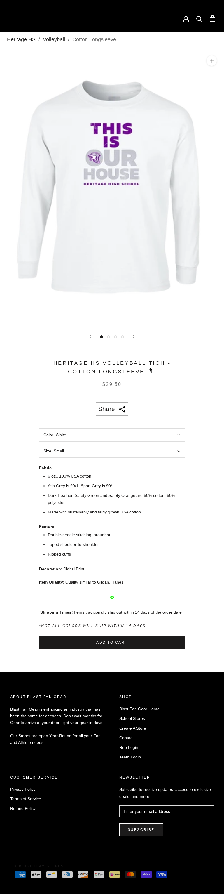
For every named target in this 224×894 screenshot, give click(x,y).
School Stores (132, 718)
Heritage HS (21, 39)
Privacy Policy (23, 789)
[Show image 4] (122, 336)
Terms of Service (25, 798)
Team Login (130, 757)
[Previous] (90, 336)
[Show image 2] (108, 336)
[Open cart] (212, 18)
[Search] (199, 18)
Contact (126, 737)
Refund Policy (23, 808)
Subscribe (141, 830)
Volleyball (54, 39)
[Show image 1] (101, 336)
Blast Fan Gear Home (139, 708)
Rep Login (128, 747)
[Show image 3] (115, 336)
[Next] (134, 336)
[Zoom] (211, 60)
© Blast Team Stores (39, 866)
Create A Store (132, 728)
